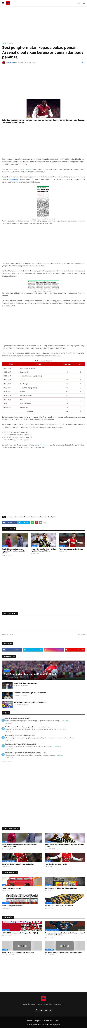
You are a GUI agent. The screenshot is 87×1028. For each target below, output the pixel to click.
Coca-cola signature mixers (12, 906)
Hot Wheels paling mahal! (11, 888)
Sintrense (41, 445)
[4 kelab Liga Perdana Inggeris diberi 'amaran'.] (7, 704)
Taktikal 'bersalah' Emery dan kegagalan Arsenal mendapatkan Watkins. (14, 551)
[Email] (40, 522)
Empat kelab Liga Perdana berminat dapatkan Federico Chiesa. (43, 550)
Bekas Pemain (18, 517)
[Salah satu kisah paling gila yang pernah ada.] (7, 695)
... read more (65, 721)
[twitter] (41, 1010)
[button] (3, 3)
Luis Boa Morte (41, 517)
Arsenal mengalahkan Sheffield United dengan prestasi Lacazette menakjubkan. (65, 934)
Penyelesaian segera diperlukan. (71, 549)
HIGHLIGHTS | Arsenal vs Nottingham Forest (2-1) (20, 933)
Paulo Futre (13, 179)
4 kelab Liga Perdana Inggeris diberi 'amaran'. (30, 702)
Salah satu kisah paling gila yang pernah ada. (30, 693)
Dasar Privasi (47, 1021)
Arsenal (10, 43)
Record (28, 169)
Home (4, 43)
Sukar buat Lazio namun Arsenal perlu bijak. (18, 864)
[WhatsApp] (32, 522)
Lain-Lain (33, 517)
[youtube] (50, 1010)
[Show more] (45, 522)
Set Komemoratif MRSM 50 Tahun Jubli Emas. (61, 888)
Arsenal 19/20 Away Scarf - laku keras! (59, 906)
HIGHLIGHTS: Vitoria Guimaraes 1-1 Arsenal (18, 952)
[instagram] (46, 1010)
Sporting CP (51, 517)
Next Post (80, 635)
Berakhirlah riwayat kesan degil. (25, 683)
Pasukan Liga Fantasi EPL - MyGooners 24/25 (20, 735)
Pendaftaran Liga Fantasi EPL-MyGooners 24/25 (20, 744)
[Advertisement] (43, 24)
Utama (29, 1021)
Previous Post (8, 635)
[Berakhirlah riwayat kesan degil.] (7, 685)
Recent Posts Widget (7, 761)
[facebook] (36, 1010)
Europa (26, 517)
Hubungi (57, 1021)
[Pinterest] (36, 522)
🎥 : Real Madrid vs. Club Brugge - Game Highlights (63, 952)
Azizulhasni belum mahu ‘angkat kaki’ (17, 718)
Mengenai (37, 1021)
